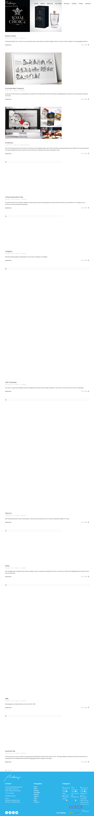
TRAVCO (8, 513)
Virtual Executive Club (14, 197)
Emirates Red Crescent (14, 88)
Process (66, 3)
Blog (35, 800)
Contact (88, 3)
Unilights (8, 251)
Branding (27, 145)
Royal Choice (10, 36)
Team (81, 3)
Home (36, 3)
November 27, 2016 (9, 199)
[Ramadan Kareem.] (66, 800)
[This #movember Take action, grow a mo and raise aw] (75, 791)
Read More (8, 45)
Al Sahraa (9, 143)
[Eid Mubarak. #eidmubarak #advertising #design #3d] (84, 791)
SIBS (6, 698)
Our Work (58, 3)
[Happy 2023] (75, 800)
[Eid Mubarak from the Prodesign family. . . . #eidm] (66, 791)
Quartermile (10, 751)
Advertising (22, 38)
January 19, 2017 (8, 38)
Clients (74, 3)
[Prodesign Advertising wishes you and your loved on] (84, 800)
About (43, 3)
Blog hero (16, 38)
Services (50, 3)
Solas (7, 566)
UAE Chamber (11, 382)
